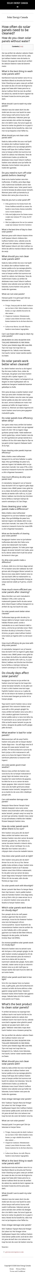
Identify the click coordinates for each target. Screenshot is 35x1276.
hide (21, 46)
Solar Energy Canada (17, 3)
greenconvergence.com (14, 1252)
